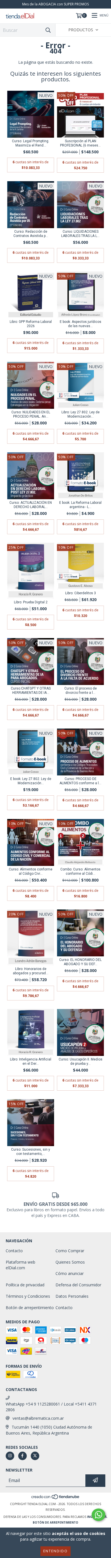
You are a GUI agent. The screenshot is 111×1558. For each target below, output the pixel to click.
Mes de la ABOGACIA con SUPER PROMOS (55, 4)
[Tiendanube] (56, 1498)
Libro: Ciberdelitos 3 (80, 593)
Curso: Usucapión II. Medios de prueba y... (80, 1061)
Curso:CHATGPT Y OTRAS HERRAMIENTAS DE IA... (31, 690)
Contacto (14, 1250)
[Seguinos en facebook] (22, 1456)
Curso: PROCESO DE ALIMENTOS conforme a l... (80, 781)
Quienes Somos (70, 1262)
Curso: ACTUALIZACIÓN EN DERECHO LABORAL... (30, 505)
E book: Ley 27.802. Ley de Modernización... (30, 781)
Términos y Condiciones (28, 1296)
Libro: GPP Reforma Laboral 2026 (31, 324)
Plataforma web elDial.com (20, 1264)
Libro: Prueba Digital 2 (31, 602)
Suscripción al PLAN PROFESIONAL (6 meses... (80, 143)
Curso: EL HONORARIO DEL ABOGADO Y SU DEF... (80, 962)
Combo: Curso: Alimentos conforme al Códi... (80, 871)
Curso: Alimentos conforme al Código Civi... (30, 871)
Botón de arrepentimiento (30, 1307)
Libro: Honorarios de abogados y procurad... (30, 971)
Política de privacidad (25, 1284)
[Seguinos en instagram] (10, 1456)
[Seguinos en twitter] (35, 1456)
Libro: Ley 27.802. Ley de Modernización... (80, 414)
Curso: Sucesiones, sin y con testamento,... (30, 1152)
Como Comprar (70, 1250)
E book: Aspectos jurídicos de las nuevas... (80, 324)
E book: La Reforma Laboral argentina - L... (80, 505)
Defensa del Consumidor (78, 1284)
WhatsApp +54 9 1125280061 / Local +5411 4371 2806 (51, 1406)
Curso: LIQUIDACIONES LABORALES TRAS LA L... (80, 234)
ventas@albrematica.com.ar (38, 1418)
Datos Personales (72, 1296)
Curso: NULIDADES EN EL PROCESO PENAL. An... (30, 414)
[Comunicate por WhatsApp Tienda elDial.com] (98, 1515)
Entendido (55, 1551)
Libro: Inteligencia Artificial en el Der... (30, 1061)
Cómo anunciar (70, 1273)
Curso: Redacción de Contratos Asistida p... (30, 234)
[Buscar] (48, 30)
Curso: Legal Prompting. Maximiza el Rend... (30, 143)
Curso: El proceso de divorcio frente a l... (80, 690)
